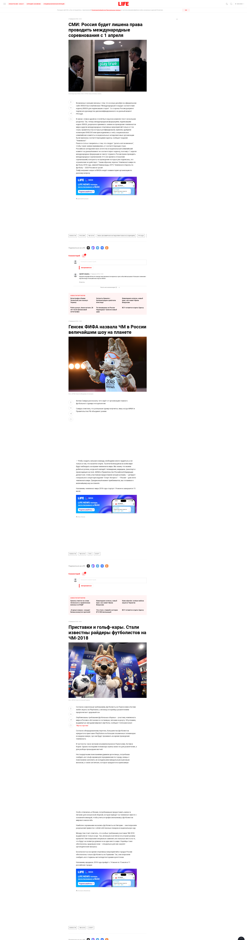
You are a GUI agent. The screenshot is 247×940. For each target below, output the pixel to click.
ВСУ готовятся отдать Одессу (133, 308)
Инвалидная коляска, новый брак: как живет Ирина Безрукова (132, 300)
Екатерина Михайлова (84, 890)
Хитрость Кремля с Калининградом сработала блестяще (106, 300)
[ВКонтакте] (102, 248)
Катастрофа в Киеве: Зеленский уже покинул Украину (79, 300)
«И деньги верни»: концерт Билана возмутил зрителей (80, 611)
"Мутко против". (82, 725)
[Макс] (93, 248)
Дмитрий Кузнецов (83, 198)
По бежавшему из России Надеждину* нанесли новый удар (106, 310)
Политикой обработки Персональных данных (106, 10)
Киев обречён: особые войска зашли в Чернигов (133, 602)
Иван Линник (81, 516)
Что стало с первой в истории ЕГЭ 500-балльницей (107, 611)
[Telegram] (97, 248)
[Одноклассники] (107, 248)
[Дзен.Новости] (88, 248)
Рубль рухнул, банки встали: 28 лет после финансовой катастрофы (81, 310)
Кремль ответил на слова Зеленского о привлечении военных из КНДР (80, 603)
